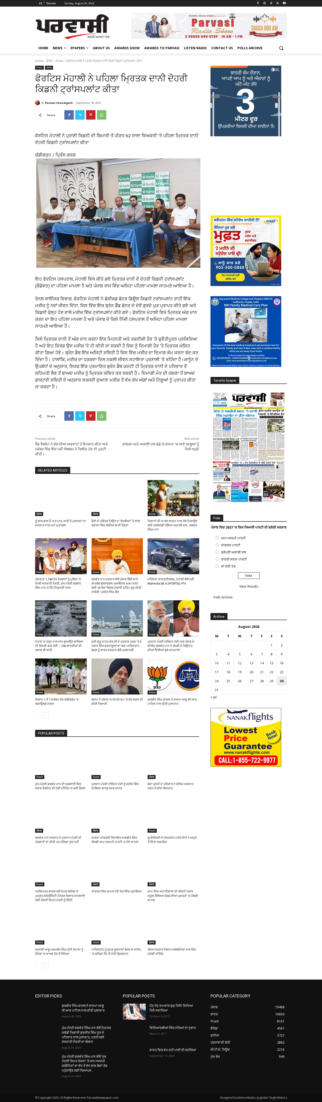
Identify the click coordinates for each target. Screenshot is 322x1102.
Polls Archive (223, 597)
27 (251, 681)
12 (240, 663)
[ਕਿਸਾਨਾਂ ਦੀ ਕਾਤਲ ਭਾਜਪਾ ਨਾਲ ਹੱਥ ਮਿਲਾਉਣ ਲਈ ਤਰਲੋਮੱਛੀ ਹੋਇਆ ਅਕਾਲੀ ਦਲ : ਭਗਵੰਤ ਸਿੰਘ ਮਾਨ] (173, 498)
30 (282, 681)
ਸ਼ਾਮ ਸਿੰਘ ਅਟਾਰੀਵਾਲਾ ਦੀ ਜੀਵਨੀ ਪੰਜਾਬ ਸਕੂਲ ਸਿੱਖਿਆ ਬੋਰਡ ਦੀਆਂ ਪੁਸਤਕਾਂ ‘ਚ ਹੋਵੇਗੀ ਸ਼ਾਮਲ (173, 896)
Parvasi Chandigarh (59, 103)
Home (39, 61)
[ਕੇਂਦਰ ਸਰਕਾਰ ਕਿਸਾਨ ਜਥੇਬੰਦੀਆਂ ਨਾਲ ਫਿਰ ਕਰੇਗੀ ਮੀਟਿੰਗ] (173, 926)
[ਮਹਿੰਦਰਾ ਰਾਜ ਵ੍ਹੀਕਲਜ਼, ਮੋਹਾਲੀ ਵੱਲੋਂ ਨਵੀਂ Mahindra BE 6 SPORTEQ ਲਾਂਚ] (173, 556)
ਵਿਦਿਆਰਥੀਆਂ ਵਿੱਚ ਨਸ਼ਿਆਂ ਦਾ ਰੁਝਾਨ (172, 1028)
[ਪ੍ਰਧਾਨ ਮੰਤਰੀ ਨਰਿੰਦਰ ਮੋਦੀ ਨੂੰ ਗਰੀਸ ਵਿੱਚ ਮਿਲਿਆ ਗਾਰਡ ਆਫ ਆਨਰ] (117, 761)
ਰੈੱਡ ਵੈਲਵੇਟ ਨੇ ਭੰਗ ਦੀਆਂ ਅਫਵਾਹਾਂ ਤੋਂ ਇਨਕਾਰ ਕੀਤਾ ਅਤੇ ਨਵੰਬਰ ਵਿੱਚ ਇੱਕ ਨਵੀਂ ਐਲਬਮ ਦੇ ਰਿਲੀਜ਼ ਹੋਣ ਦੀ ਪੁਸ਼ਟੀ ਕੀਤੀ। (71, 449)
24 (217, 681)
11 (228, 663)
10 (217, 663)
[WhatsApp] (101, 115)
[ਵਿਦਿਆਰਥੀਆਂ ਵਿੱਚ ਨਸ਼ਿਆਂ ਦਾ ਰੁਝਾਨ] (134, 1034)
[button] (281, 48)
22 (271, 672)
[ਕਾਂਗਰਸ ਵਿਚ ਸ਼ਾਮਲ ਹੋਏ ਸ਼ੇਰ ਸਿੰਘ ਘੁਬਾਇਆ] (117, 868)
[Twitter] (277, 3)
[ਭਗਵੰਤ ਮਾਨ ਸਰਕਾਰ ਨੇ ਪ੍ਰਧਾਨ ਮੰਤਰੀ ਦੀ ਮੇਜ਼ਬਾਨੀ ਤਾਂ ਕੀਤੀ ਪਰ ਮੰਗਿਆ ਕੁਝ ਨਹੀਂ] (61, 815)
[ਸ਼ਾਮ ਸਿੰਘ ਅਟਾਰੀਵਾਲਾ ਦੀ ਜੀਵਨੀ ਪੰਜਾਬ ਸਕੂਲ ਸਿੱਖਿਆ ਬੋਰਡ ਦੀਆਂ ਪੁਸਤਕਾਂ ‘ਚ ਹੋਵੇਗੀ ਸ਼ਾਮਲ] (173, 868)
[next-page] (46, 715)
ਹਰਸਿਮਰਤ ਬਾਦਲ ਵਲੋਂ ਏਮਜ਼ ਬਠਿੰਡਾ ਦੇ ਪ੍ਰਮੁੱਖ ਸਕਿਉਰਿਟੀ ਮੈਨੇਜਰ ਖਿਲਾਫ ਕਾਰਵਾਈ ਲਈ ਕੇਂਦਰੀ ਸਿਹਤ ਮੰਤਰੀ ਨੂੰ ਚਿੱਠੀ (60, 896)
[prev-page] (38, 715)
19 (240, 672)
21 (262, 672)
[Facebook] (258, 3)
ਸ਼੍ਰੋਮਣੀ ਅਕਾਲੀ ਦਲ (233, 552)
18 (228, 672)
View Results (248, 586)
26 (240, 681)
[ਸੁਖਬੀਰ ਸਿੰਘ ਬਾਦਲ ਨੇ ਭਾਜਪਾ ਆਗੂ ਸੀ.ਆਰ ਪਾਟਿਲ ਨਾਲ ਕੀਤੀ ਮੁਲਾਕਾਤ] (173, 676)
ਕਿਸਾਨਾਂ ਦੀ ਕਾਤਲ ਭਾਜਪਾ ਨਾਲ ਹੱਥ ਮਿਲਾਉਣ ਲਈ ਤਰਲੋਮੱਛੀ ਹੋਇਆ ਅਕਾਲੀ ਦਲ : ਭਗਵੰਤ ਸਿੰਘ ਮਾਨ (172, 525)
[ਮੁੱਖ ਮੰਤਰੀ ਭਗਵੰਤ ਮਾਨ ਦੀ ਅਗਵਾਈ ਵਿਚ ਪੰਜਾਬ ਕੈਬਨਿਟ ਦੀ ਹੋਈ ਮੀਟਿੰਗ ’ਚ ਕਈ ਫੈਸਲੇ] (61, 761)
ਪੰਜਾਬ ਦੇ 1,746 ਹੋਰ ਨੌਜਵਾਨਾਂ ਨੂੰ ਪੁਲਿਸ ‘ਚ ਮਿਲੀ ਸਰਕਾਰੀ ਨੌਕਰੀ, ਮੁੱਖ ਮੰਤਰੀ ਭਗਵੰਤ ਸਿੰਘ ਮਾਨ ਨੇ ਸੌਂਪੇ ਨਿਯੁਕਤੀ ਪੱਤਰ (58, 583)
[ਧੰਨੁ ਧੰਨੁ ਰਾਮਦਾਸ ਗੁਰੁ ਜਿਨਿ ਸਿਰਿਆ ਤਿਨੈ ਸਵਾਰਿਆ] (134, 1012)
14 (262, 663)
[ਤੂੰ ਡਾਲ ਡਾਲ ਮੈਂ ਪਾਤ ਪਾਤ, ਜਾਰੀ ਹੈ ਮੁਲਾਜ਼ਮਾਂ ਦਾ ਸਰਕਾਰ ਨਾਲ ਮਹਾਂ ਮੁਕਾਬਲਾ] (61, 498)
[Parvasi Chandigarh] (38, 103)
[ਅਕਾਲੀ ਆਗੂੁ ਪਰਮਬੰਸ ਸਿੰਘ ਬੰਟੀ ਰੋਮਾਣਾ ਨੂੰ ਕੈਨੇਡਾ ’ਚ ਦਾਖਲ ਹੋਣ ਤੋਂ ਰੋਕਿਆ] (61, 926)
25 (228, 681)
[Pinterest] (90, 115)
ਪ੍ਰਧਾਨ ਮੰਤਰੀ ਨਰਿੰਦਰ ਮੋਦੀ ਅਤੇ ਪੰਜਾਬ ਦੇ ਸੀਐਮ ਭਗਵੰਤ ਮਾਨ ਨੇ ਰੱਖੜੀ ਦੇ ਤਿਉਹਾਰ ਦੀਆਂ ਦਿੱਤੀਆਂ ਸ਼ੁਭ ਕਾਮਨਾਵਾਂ (171, 646)
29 (271, 681)
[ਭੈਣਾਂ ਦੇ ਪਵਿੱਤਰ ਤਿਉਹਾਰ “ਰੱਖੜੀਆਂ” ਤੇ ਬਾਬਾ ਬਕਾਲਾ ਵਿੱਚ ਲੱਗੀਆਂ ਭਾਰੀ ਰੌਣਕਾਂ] (117, 498)
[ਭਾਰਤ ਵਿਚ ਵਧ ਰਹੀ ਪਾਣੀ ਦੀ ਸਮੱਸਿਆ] (134, 1056)
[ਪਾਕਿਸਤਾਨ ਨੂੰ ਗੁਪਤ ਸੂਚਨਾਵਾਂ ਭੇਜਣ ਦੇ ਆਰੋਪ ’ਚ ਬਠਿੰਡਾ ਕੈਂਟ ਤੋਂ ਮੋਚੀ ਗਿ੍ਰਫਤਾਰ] (117, 926)
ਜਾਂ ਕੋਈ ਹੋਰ (228, 566)
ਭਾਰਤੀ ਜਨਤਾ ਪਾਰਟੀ (234, 559)
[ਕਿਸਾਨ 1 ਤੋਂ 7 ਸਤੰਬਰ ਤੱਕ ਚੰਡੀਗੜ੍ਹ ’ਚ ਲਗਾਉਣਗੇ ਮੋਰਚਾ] (61, 676)
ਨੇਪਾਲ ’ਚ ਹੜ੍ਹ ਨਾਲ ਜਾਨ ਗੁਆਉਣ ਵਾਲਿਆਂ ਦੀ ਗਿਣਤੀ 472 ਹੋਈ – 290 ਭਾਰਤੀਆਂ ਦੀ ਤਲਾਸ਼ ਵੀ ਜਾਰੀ (59, 646)
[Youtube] (284, 3)
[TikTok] (271, 3)
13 (251, 663)
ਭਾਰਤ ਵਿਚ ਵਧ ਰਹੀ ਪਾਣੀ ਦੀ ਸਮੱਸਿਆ (172, 1050)
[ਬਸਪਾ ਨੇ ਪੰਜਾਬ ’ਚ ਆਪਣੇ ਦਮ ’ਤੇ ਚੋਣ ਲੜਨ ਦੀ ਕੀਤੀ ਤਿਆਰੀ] (117, 676)
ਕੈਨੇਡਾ (49, 61)
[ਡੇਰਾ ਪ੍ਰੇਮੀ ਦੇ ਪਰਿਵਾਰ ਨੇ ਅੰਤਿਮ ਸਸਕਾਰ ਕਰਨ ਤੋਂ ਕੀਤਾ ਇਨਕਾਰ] (173, 761)
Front (59, 61)
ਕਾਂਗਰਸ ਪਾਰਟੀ (230, 545)
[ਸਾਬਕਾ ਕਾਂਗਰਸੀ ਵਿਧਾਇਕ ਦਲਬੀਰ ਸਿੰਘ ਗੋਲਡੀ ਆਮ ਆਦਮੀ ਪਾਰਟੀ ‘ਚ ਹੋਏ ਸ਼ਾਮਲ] (117, 815)
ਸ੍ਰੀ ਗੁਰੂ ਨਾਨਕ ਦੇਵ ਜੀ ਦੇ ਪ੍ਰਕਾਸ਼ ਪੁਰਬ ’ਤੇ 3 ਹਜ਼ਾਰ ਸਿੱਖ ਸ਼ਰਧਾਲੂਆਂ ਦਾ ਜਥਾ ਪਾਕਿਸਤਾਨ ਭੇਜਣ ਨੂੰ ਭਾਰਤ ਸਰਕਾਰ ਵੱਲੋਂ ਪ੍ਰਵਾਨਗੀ (116, 646)
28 (262, 681)
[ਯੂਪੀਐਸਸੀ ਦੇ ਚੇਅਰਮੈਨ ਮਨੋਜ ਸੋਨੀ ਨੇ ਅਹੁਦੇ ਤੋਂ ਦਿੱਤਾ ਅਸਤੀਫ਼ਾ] (173, 815)
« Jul (214, 697)
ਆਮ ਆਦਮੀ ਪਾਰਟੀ (233, 538)
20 (251, 672)
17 (217, 672)
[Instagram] (264, 3)
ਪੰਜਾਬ (49, 67)
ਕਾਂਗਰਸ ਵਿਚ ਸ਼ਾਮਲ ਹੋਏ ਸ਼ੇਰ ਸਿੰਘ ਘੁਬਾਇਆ (116, 891)
